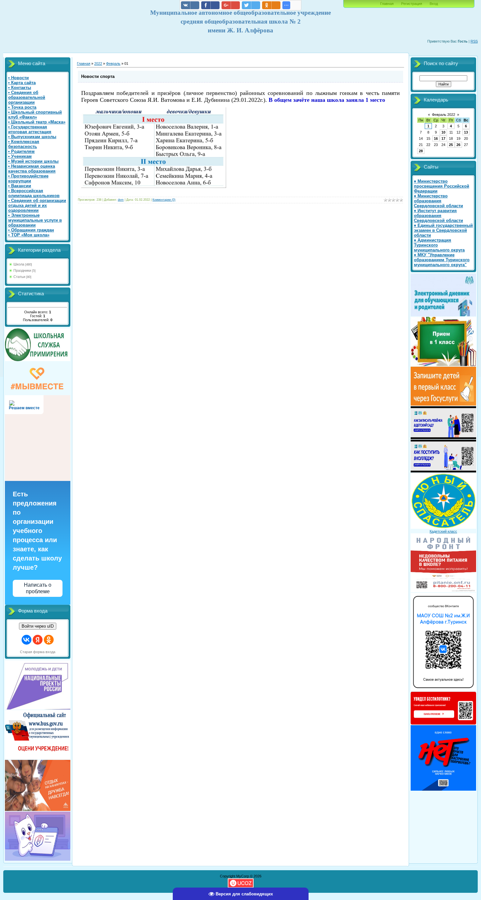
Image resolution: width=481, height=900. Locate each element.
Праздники (22, 270)
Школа (18, 264)
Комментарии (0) (163, 199)
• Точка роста (22, 107)
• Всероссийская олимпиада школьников (34, 193)
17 (443, 138)
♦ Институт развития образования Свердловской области (438, 215)
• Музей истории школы (33, 161)
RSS (474, 41)
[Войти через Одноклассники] (49, 640)
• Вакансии (19, 185)
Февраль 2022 (443, 115)
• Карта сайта (22, 82)
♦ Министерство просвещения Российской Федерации (441, 186)
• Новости (18, 77)
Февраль (113, 63)
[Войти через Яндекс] (38, 640)
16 (436, 138)
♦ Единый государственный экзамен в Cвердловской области (443, 230)
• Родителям (21, 151)
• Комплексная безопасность (23, 144)
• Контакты (19, 87)
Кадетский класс (443, 531)
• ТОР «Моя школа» (28, 234)
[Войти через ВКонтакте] (26, 640)
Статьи (19, 277)
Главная (387, 4)
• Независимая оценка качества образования (32, 169)
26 (458, 145)
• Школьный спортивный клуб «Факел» (35, 114)
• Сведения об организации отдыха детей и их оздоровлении (37, 205)
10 (443, 132)
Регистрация (411, 4)
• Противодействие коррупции (28, 178)
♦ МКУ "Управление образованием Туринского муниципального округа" (442, 259)
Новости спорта (98, 76)
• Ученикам (20, 156)
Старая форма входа (37, 652)
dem (121, 199)
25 (451, 145)
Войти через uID (38, 626)
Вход (434, 4)
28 (421, 151)
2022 (98, 63)
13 (466, 132)
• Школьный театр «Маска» (36, 121)
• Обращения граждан (31, 230)
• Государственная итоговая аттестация (29, 129)
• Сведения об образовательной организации (26, 97)
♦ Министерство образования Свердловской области (438, 200)
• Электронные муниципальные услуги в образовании (35, 220)
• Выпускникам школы (32, 136)
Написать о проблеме (37, 588)
